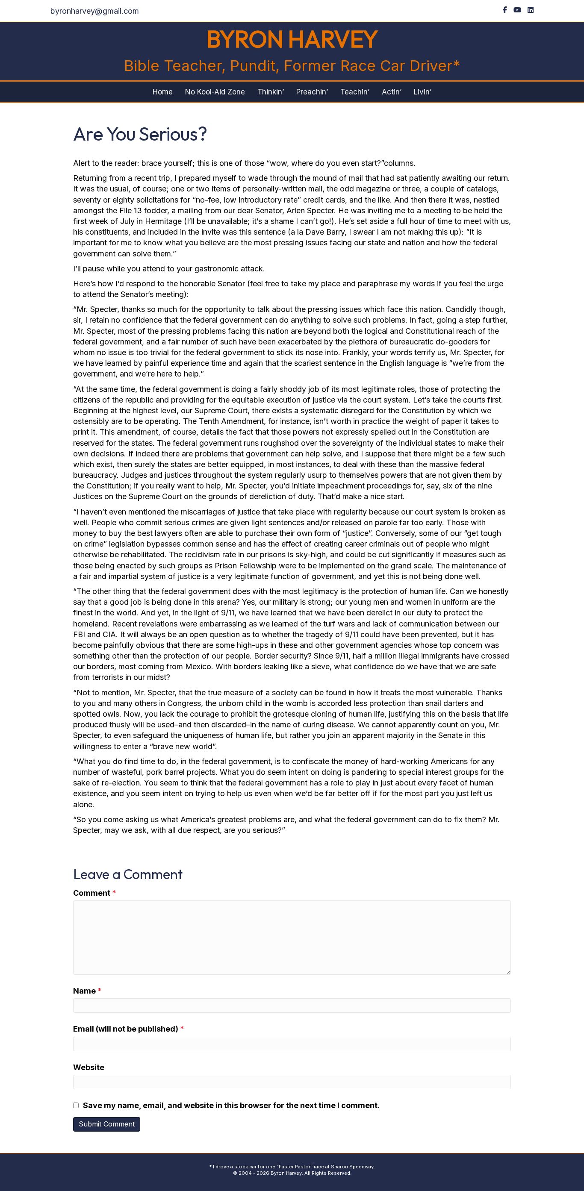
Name (87, 990)
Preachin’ (312, 92)
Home (163, 92)
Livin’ (422, 92)
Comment (94, 892)
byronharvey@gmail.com (94, 10)
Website (88, 1067)
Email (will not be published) (128, 1028)
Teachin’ (354, 92)
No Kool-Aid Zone (215, 92)
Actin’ (391, 92)
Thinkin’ (270, 92)
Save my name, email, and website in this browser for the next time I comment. (231, 1105)
